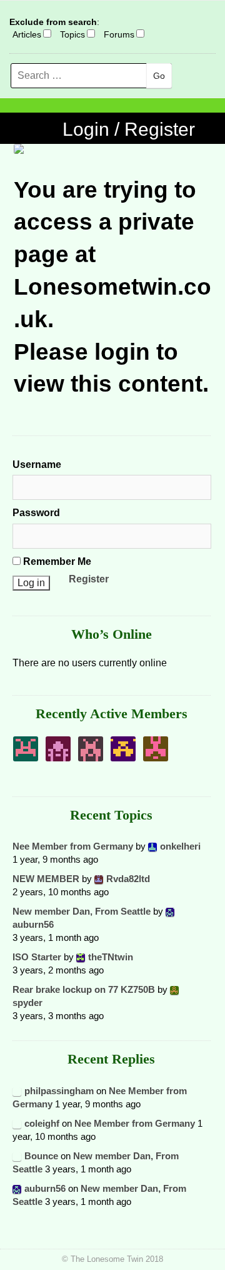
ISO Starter (36, 957)
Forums (119, 34)
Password (36, 512)
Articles (26, 34)
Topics (72, 34)
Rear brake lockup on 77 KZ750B (83, 989)
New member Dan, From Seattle (81, 911)
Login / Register (128, 129)
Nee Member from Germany (72, 846)
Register (89, 579)
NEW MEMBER (45, 878)
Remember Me (56, 561)
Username (36, 464)
